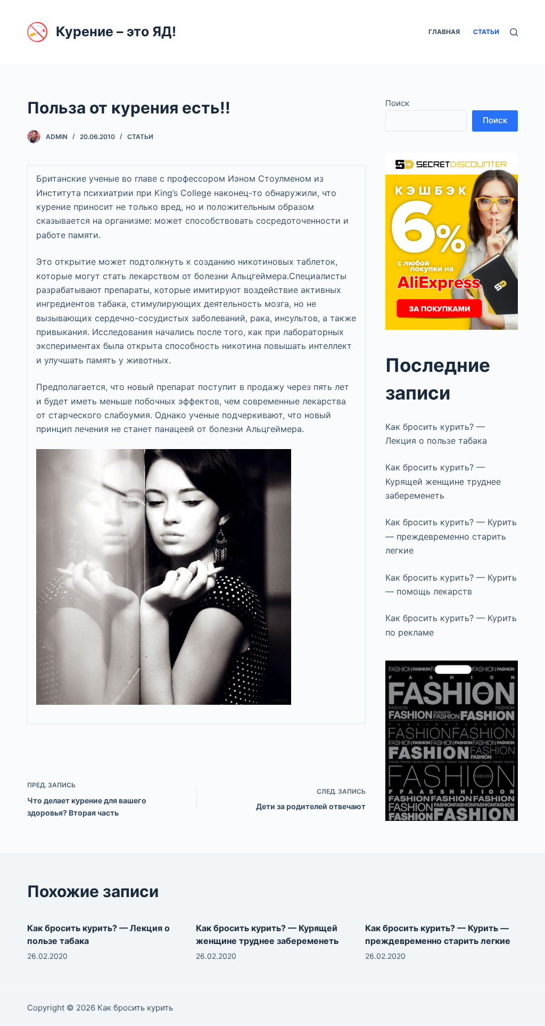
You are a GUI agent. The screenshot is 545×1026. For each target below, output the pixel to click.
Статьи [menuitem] (486, 32)
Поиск (397, 103)
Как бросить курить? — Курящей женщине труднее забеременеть (443, 481)
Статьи (140, 137)
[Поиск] (514, 32)
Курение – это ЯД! (116, 31)
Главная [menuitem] (444, 32)
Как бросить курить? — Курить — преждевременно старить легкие (451, 536)
